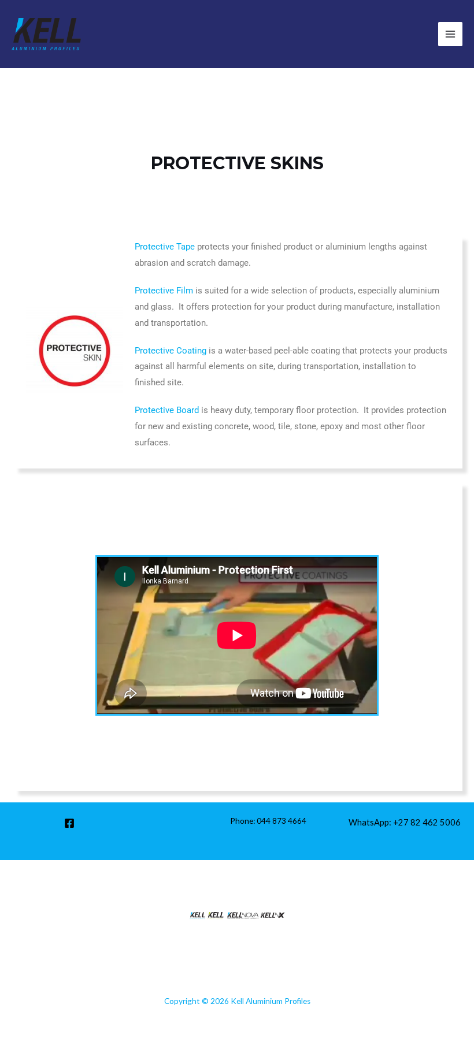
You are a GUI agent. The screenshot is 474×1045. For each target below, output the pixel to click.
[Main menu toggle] (450, 34)
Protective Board (167, 410)
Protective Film (164, 290)
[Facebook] (69, 823)
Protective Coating (170, 350)
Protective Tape (165, 246)
